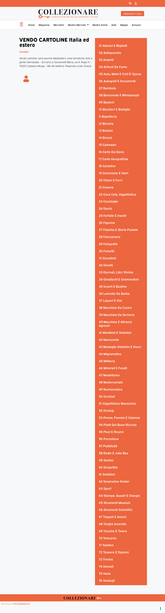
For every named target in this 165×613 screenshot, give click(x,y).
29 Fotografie (108, 244)
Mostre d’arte (100, 24)
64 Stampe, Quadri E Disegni (119, 495)
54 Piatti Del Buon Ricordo (118, 424)
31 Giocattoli (107, 258)
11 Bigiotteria (108, 116)
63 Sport (105, 488)
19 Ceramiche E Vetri (113, 173)
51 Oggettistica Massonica (117, 403)
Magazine (44, 24)
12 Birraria (106, 123)
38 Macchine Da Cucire (115, 307)
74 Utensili (106, 566)
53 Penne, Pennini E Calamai (119, 417)
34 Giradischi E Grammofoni (119, 279)
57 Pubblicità (108, 446)
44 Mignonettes (110, 354)
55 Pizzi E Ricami (111, 432)
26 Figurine (107, 222)
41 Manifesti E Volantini (115, 332)
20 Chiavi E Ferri (110, 180)
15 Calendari (107, 144)
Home (31, 24)
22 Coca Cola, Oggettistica (117, 194)
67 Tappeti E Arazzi (112, 516)
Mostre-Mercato (77, 24)
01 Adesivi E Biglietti (113, 45)
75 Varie (105, 573)
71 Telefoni (106, 545)
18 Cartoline (107, 166)
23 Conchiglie (108, 201)
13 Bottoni (106, 130)
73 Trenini (106, 559)
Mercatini (58, 24)
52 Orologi (106, 410)
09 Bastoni (106, 102)
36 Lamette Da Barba (114, 293)
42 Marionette (109, 339)
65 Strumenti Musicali (114, 502)
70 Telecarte (108, 538)
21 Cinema (106, 187)
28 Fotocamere (110, 236)
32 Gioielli (106, 265)
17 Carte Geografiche (113, 159)
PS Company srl (22, 603)
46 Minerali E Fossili (113, 368)
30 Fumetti (106, 251)
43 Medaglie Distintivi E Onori (120, 347)
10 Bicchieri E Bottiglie (114, 109)
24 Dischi (105, 208)
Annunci (136, 24)
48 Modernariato (111, 382)
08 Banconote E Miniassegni (119, 95)
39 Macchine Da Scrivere (117, 314)
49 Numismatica (110, 389)
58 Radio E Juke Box (113, 453)
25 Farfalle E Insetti (112, 215)
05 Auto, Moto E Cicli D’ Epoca (120, 74)
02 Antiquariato (110, 52)
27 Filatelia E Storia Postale (118, 229)
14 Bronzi (105, 137)
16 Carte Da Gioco (111, 152)
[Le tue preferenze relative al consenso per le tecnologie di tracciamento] (160, 608)
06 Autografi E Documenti (117, 81)
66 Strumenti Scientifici (115, 509)
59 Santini (106, 460)
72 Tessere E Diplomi (114, 552)
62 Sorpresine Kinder (114, 481)
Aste (113, 24)
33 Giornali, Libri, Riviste (116, 272)
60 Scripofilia (108, 467)
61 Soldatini (107, 474)
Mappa (124, 24)
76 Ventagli (107, 580)
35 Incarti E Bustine (113, 286)
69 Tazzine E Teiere (113, 531)
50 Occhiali (107, 396)
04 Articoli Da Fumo (113, 67)
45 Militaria (107, 361)
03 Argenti (106, 59)
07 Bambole (107, 88)
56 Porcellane (109, 439)
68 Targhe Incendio (112, 524)
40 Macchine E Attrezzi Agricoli (115, 323)
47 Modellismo (109, 375)
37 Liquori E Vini (110, 300)
